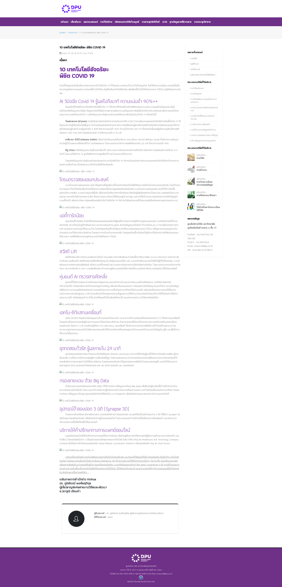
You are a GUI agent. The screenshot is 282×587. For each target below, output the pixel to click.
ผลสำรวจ (195, 63)
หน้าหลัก (62, 32)
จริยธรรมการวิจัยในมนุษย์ (127, 22)
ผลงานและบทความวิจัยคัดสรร (203, 74)
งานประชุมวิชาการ (202, 22)
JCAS (164, 22)
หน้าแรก (64, 22)
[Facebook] (141, 578)
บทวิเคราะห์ (73, 32)
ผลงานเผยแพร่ (91, 22)
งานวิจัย (194, 58)
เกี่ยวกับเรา (76, 22)
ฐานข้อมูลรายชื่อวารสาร (181, 22)
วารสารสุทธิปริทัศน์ (151, 22)
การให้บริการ (106, 22)
